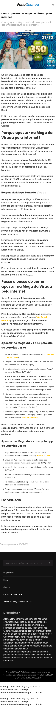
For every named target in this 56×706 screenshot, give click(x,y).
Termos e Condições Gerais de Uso (17, 602)
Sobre (5, 580)
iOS (48, 455)
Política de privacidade (12, 594)
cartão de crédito (30, 417)
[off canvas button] (2, 5)
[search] (53, 5)
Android (39, 455)
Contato (6, 587)
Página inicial (8, 573)
